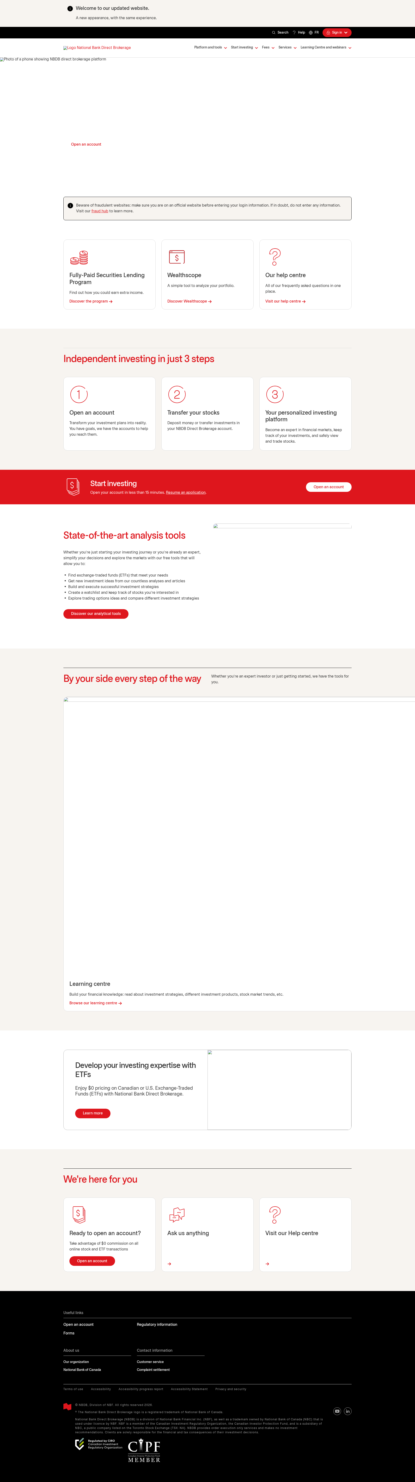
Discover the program (88, 301)
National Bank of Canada (82, 1370)
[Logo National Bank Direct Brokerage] (97, 48)
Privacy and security (230, 1389)
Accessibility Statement (189, 1389)
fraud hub (100, 211)
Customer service (150, 1362)
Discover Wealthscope (187, 301)
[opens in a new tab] (98, 1444)
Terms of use (73, 1389)
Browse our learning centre (93, 1003)
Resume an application (186, 492)
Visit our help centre (283, 301)
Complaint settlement (153, 1370)
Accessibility (101, 1389)
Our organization (76, 1362)
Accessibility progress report (141, 1389)
